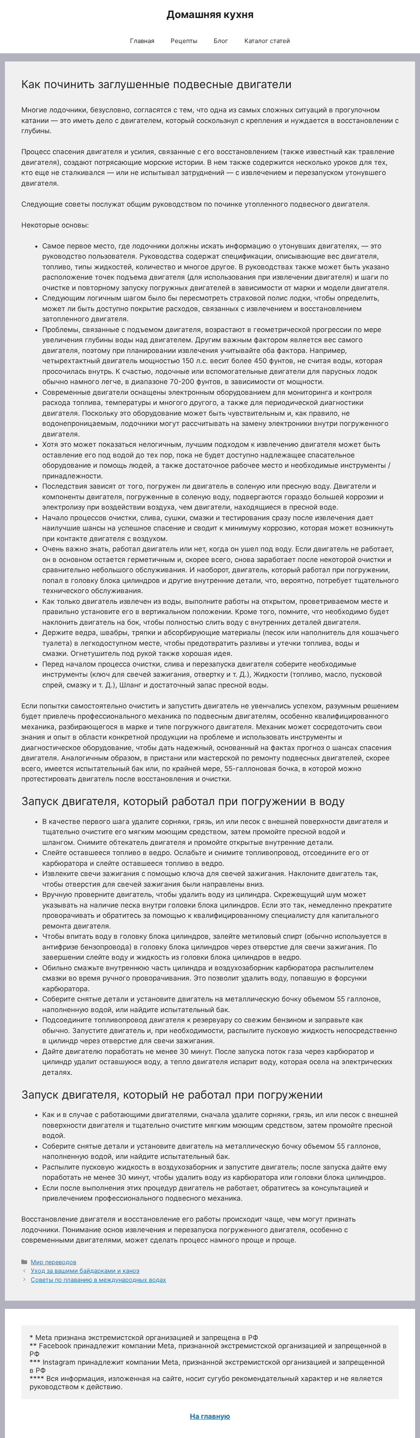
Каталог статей (267, 41)
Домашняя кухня (210, 14)
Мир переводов (53, 1261)
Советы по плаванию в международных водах (98, 1279)
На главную (210, 1416)
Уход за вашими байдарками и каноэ (85, 1270)
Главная (142, 41)
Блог (221, 41)
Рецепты (184, 41)
